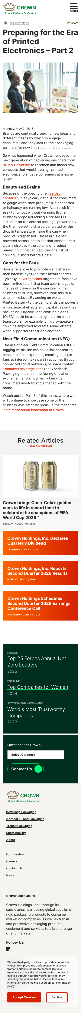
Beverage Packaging (21, 812)
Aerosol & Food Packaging (25, 819)
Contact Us (21, 769)
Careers (11, 861)
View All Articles (40, 445)
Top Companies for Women (37, 687)
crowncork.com (20, 895)
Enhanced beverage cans (23, 369)
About (10, 840)
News (10, 875)
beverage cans (30, 279)
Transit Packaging (19, 826)
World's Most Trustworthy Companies (36, 712)
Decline (57, 997)
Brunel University (16, 165)
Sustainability (16, 833)
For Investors (15, 854)
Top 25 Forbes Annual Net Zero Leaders (36, 661)
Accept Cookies (24, 997)
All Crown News (19, 22)
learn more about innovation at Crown (33, 410)
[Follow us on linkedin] (8, 950)
